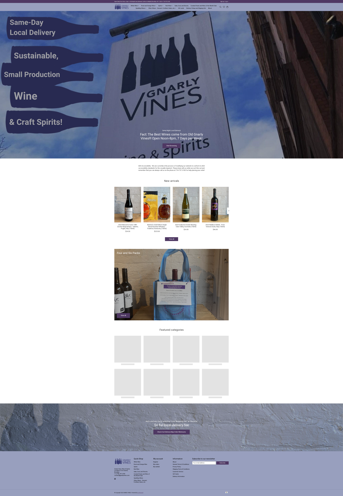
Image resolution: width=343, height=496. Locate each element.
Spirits (135, 467)
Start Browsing (171, 146)
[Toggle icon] (220, 7)
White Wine (137, 462)
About (210, 8)
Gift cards (181, 8)
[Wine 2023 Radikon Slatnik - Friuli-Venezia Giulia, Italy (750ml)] (215, 204)
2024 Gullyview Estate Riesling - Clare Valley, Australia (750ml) (186, 226)
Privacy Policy (177, 467)
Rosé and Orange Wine (140, 464)
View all (171, 239)
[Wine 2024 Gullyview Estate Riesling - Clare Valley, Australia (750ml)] (186, 204)
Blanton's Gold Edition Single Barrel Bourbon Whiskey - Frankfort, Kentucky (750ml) (157, 226)
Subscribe (222, 463)
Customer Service (178, 471)
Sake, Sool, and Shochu (181, 6)
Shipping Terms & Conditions (181, 469)
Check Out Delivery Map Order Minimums (171, 432)
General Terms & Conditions (181, 464)
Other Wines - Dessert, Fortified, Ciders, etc (140, 481)
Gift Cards (176, 474)
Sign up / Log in (224, 1)
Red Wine (136, 469)
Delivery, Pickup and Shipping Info (196, 8)
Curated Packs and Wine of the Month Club (204, 6)
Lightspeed (140, 492)
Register (155, 462)
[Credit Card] (226, 492)
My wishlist (156, 467)
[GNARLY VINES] (121, 7)
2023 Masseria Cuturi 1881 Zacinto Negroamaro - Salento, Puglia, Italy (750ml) (127, 226)
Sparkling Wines (138, 478)
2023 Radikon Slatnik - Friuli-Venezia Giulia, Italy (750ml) (215, 226)
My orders (156, 464)
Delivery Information (179, 476)
